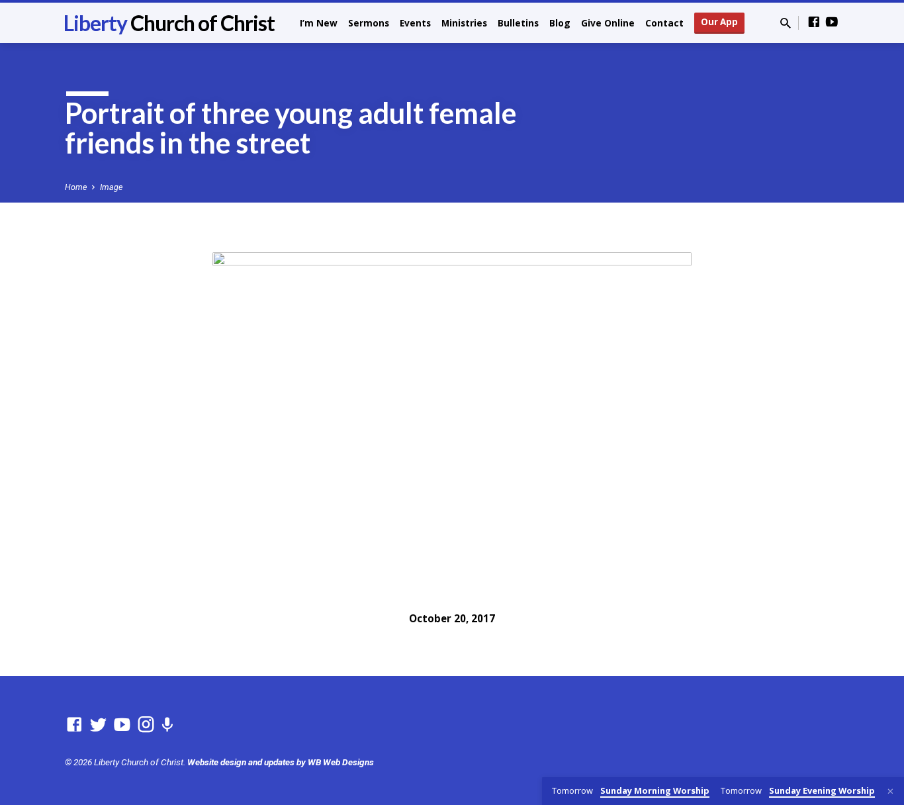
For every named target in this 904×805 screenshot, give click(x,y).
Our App (719, 22)
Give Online (608, 23)
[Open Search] (785, 23)
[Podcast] (167, 725)
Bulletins (518, 23)
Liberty (169, 23)
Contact (664, 23)
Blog (559, 23)
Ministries (464, 23)
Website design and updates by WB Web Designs (280, 762)
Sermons (368, 23)
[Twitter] (98, 725)
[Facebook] (814, 22)
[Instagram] (146, 725)
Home (76, 187)
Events (415, 23)
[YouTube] (832, 22)
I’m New (319, 23)
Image (111, 187)
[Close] (890, 791)
